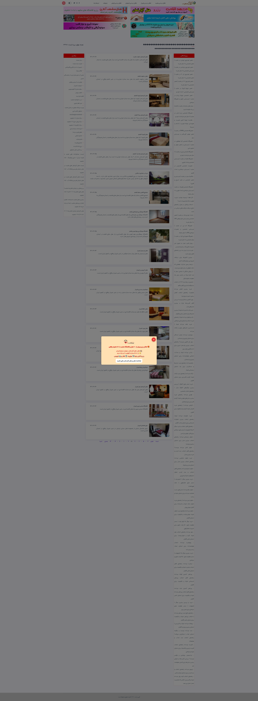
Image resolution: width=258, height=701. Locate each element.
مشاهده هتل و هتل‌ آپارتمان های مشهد (129, 360)
